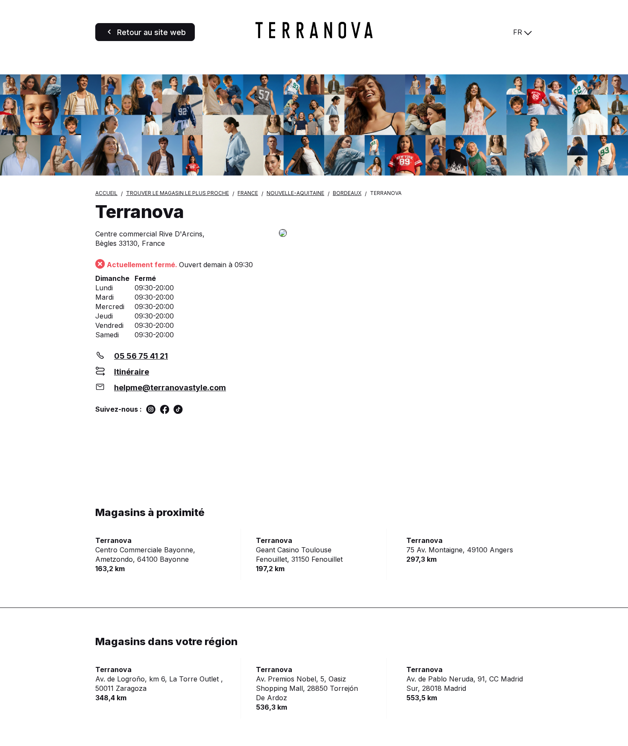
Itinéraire (131, 371)
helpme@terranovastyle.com (170, 387)
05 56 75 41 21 (141, 355)
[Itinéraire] (406, 233)
